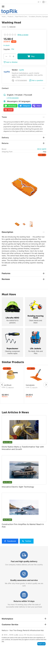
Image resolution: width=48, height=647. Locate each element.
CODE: (4, 27)
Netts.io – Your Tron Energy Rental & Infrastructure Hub (23, 630)
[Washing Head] (24, 187)
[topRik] (9, 11)
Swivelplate (12, 385)
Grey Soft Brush (38, 385)
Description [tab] (7, 232)
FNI (12, 49)
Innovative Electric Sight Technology (18, 487)
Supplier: (6, 49)
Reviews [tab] (6, 279)
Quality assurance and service (24, 580)
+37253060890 (12, 98)
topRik (21, 70)
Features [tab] (6, 273)
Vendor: (15, 70)
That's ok (41, 644)
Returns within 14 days (24, 601)
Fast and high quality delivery (24, 561)
